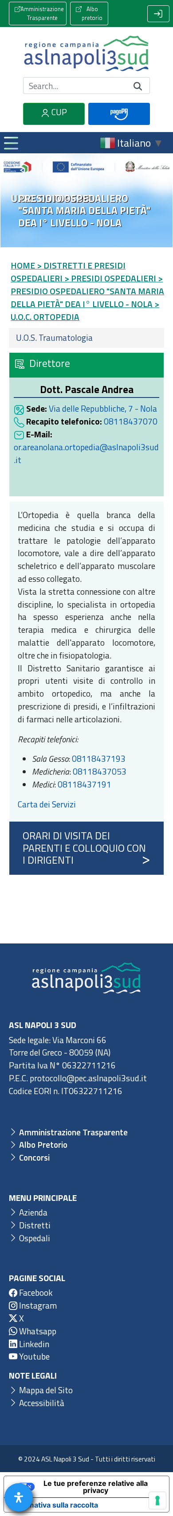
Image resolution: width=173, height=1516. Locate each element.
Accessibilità (40, 1402)
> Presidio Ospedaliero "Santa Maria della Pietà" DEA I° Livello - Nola (87, 291)
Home (23, 265)
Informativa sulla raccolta (54, 1504)
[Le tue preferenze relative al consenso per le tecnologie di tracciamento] (157, 1500)
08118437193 (99, 758)
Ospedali (33, 1238)
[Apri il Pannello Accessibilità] (18, 1497)
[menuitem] (86, 338)
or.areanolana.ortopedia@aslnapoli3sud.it (86, 453)
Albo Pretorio (42, 1144)
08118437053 (99, 771)
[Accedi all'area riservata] (158, 13)
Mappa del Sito (45, 1389)
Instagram (37, 1305)
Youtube (33, 1356)
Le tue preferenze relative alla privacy (95, 1487)
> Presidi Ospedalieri (110, 278)
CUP (58, 111)
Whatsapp (36, 1331)
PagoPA (119, 123)
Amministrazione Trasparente (42, 13)
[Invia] (138, 86)
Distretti (34, 1225)
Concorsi (33, 1157)
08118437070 (130, 421)
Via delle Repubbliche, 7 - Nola (103, 408)
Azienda (32, 1212)
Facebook (35, 1292)
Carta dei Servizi (47, 804)
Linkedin (33, 1343)
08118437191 (84, 784)
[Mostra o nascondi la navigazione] (10, 142)
